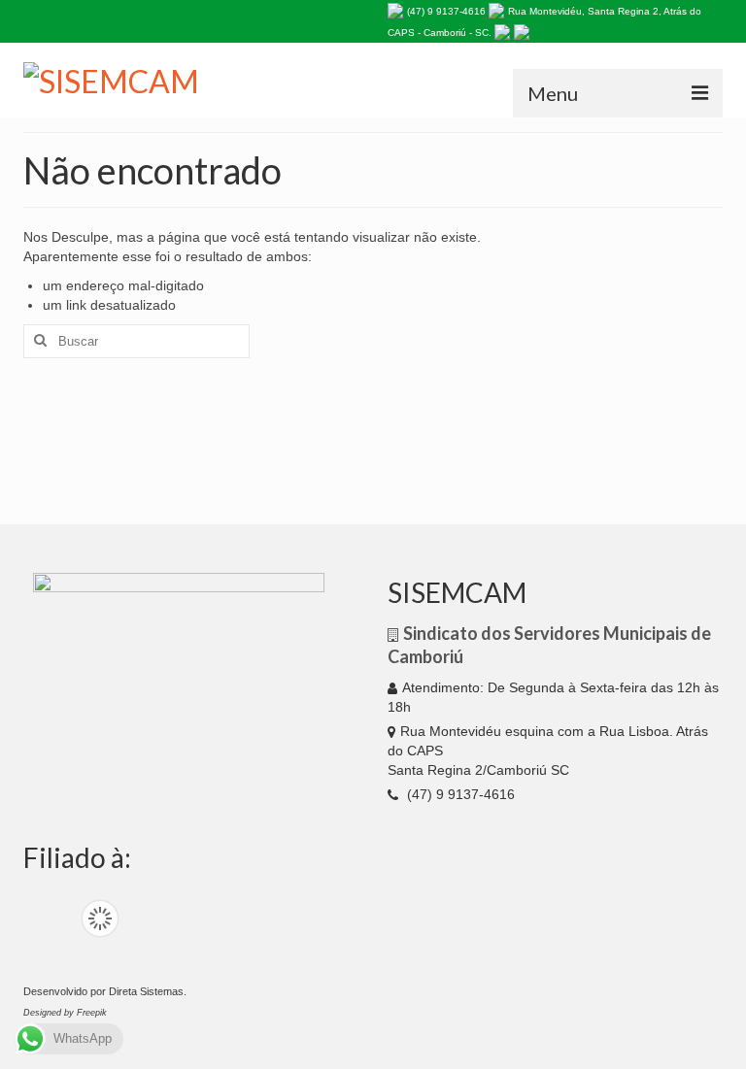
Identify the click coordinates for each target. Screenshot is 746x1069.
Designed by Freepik (65, 1013)
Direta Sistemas (146, 991)
